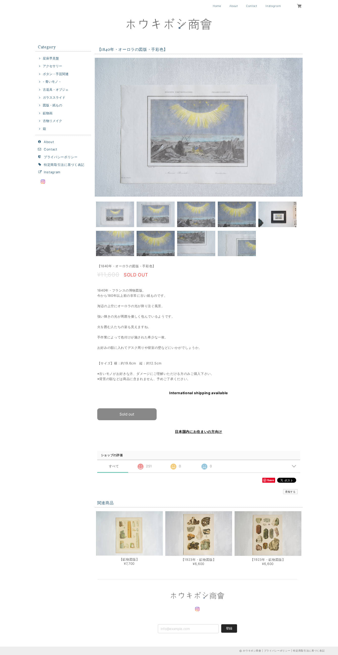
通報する (290, 491)
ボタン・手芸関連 (56, 74)
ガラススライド (54, 97)
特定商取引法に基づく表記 (64, 165)
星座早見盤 (51, 58)
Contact (251, 6)
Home (217, 6)
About (233, 6)
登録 (229, 628)
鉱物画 (47, 113)
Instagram (273, 6)
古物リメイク (52, 121)
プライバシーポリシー (61, 157)
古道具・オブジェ (56, 89)
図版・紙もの (52, 105)
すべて (114, 466)
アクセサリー (52, 66)
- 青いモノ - (52, 82)
